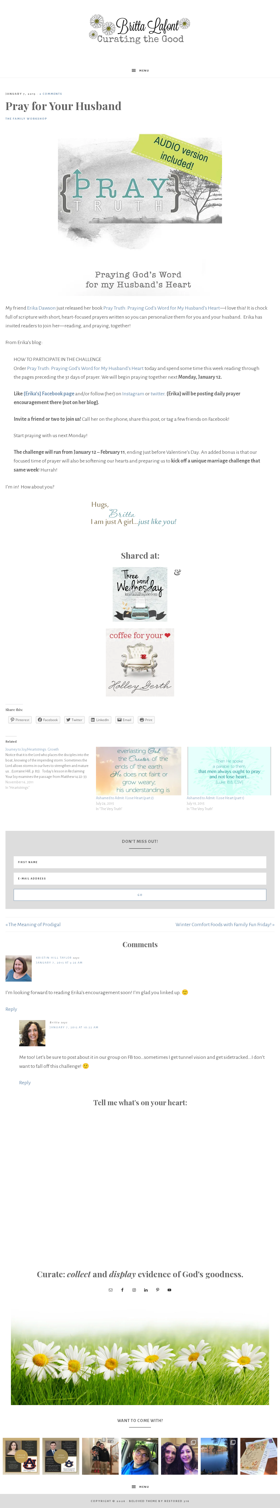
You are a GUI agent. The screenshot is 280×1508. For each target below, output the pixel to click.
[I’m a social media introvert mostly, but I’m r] (179, 1456)
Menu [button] (144, 70)
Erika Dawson (41, 308)
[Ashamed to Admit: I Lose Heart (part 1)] (229, 771)
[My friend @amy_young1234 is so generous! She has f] (258, 1456)
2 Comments (50, 93)
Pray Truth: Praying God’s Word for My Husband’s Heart (161, 308)
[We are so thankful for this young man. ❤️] (60, 1456)
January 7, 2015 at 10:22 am (74, 1027)
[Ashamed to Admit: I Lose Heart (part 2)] (138, 771)
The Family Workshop (26, 118)
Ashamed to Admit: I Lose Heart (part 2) (125, 798)
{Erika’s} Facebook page (49, 393)
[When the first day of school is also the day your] (100, 1456)
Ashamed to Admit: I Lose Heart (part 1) (215, 798)
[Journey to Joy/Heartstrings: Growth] (50, 768)
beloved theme (143, 1501)
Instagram (133, 393)
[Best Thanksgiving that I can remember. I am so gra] (219, 1456)
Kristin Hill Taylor (54, 957)
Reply (11, 1009)
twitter (157, 393)
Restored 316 (176, 1501)
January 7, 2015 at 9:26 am (59, 962)
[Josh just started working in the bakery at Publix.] (139, 1456)
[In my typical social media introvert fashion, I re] (21, 1456)
